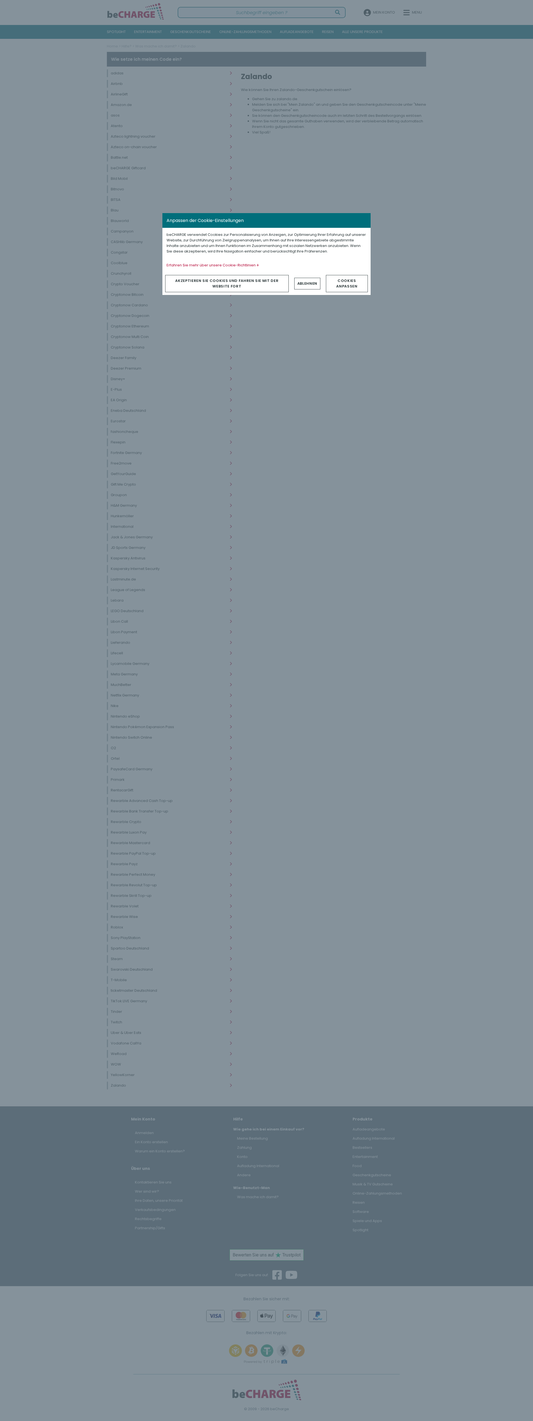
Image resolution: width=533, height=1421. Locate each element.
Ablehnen (307, 283)
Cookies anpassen (346, 283)
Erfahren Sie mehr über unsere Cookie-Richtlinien (212, 265)
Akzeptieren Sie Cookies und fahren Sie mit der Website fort (226, 283)
